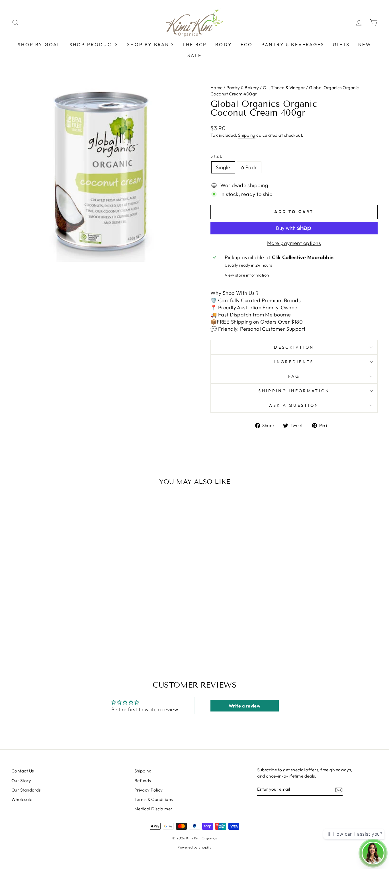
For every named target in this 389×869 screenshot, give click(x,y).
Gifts (341, 44)
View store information (247, 275)
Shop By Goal (39, 44)
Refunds (142, 780)
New (364, 44)
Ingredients (294, 361)
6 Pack (249, 167)
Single (223, 167)
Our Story (21, 780)
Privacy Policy (148, 790)
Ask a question (294, 405)
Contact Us (22, 771)
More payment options (294, 243)
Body (223, 44)
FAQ (294, 376)
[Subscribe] (339, 790)
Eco (247, 44)
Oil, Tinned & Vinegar (284, 87)
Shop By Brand (150, 44)
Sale (194, 55)
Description (294, 347)
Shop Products (94, 44)
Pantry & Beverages (293, 44)
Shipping (246, 135)
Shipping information (293, 390)
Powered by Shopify (194, 847)
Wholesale (21, 799)
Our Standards (26, 790)
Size (216, 156)
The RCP (194, 44)
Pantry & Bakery (242, 87)
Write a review (244, 706)
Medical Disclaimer (153, 808)
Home (217, 87)
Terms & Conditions (153, 799)
